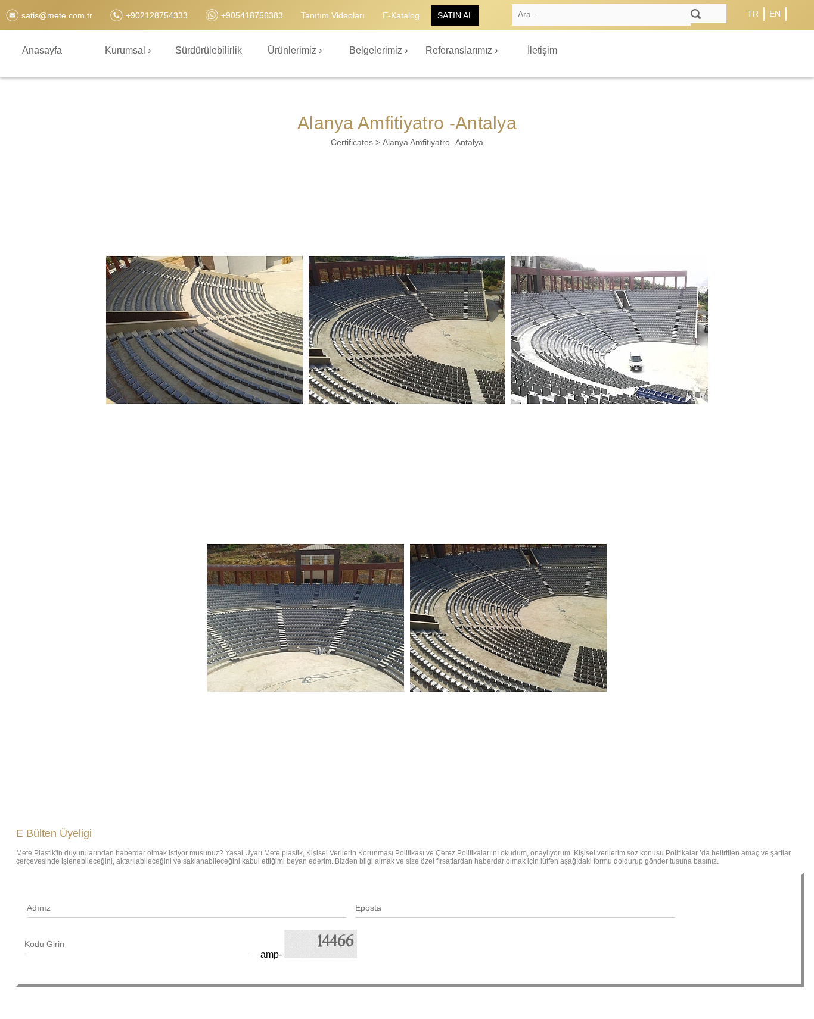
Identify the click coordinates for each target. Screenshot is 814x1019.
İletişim (542, 50)
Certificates (352, 142)
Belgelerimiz (377, 50)
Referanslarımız (460, 50)
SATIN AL (455, 15)
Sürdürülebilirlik (208, 50)
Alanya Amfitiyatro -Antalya (433, 142)
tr (753, 13)
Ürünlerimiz (293, 50)
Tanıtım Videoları (333, 15)
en (775, 13)
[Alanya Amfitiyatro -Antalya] (204, 330)
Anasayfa (42, 50)
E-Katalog (401, 15)
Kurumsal (126, 50)
